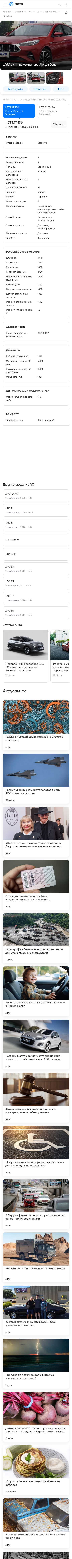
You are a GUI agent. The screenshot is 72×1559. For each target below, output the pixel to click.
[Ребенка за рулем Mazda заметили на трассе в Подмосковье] (36, 991)
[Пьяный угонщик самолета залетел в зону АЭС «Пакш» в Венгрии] (36, 779)
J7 (37, 11)
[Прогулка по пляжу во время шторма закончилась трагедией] (36, 1364)
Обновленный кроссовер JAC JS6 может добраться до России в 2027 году (24, 667)
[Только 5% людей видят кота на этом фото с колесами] (36, 725)
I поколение (49, 11)
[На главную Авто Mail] (18, 4)
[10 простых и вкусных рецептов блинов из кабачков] (36, 1470)
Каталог (7, 11)
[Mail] (11, 4)
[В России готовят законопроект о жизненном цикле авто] (36, 1523)
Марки (19, 11)
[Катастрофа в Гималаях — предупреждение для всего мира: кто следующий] (36, 938)
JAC (29, 11)
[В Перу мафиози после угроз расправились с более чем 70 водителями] (36, 1204)
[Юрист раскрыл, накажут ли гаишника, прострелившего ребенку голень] (36, 1098)
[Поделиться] (66, 12)
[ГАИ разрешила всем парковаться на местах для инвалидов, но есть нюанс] (36, 1151)
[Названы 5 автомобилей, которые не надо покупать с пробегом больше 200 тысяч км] (36, 1044)
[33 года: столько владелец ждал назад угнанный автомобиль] (36, 1310)
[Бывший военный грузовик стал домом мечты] (36, 1257)
